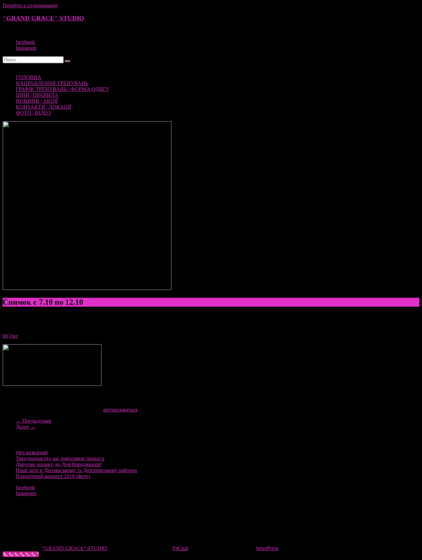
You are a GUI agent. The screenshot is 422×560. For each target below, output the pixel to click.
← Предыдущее (33, 421)
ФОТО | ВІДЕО (33, 113)
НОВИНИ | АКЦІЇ (37, 101)
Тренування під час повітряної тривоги (60, 458)
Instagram (26, 48)
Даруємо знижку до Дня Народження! (59, 464)
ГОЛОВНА (29, 77)
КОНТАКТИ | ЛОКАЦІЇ (43, 107)
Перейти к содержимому (30, 5)
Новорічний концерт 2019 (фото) (53, 476)
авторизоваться (120, 409)
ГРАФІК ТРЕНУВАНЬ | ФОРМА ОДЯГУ (62, 89)
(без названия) (32, 452)
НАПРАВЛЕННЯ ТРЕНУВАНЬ (52, 83)
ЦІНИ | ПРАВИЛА (37, 95)
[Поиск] (67, 61)
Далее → (26, 427)
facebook (25, 42)
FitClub (180, 548)
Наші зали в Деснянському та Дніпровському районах (76, 470)
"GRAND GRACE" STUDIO (43, 18)
